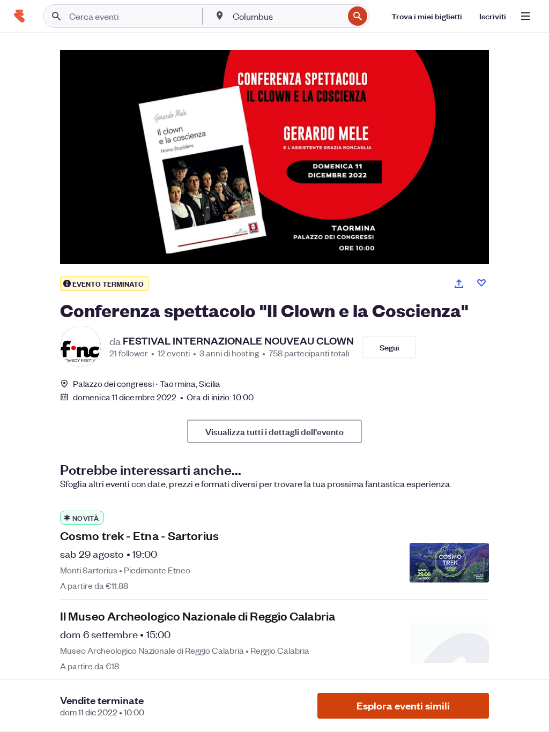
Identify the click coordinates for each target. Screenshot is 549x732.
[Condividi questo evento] (459, 283)
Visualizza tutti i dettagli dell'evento (274, 431)
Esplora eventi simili (403, 705)
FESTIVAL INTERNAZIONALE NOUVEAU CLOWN (238, 341)
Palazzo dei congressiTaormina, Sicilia (146, 383)
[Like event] (481, 282)
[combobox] (287, 16)
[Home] (19, 16)
